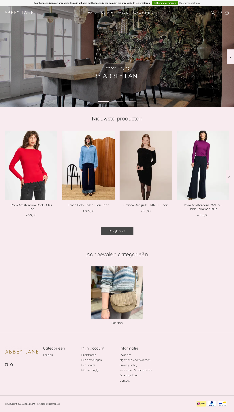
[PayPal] (211, 404)
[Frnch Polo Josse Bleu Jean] (88, 165)
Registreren (88, 355)
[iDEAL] (201, 404)
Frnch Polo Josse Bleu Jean (88, 205)
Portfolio (123, 12)
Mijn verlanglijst (90, 370)
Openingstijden (129, 375)
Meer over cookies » (190, 3)
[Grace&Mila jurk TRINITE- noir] (146, 165)
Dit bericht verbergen (165, 3)
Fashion (117, 323)
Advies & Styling (143, 12)
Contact (125, 380)
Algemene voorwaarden (135, 360)
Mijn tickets (88, 365)
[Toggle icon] (212, 12)
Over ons (125, 355)
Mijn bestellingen (91, 360)
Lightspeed (54, 403)
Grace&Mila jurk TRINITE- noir (145, 205)
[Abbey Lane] (18, 13)
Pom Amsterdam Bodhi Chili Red (31, 207)
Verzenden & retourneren (136, 370)
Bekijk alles (117, 231)
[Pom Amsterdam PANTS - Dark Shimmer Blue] (203, 165)
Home (92, 12)
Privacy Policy (128, 365)
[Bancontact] (222, 404)
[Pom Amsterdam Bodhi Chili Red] (31, 165)
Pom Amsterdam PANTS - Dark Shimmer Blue (203, 207)
